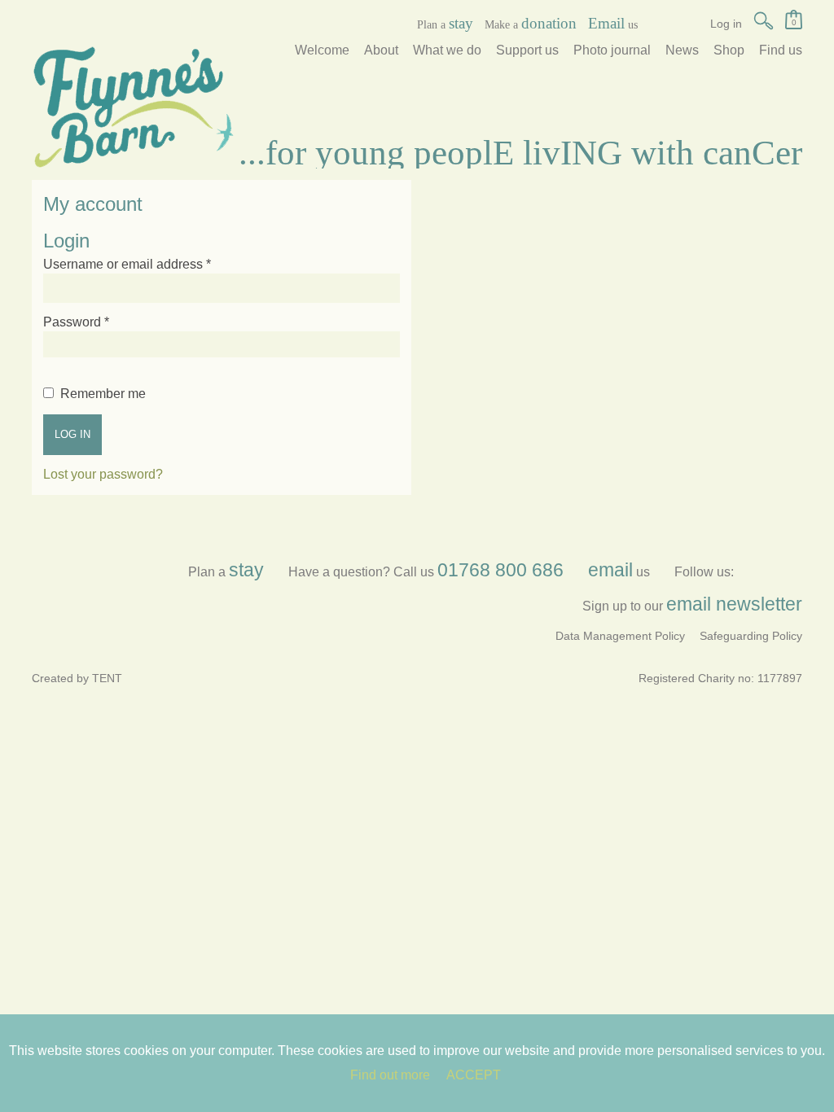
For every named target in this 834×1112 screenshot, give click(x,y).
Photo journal (612, 50)
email (610, 569)
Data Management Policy (620, 635)
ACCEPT (473, 1075)
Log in (72, 434)
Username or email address (127, 264)
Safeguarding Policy (751, 635)
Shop (728, 50)
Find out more (390, 1075)
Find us (780, 50)
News (682, 50)
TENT (107, 678)
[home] (133, 106)
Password (76, 322)
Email (606, 23)
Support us (527, 50)
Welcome (322, 50)
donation (549, 23)
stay (461, 23)
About (381, 50)
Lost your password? (103, 474)
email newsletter (734, 604)
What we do (447, 50)
